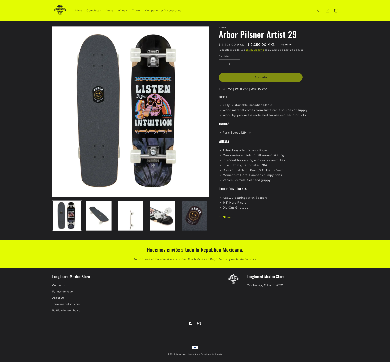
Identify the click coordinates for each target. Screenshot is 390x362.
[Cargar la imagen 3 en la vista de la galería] (131, 216)
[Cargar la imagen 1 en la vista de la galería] (67, 216)
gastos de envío (255, 50)
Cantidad (224, 56)
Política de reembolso (66, 310)
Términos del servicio (66, 304)
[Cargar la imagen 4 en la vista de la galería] (162, 216)
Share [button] (227, 217)
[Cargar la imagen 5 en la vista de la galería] (194, 216)
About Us (58, 297)
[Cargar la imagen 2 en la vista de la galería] (99, 216)
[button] (319, 10)
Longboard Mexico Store (188, 354)
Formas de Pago (62, 291)
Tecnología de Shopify (211, 354)
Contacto (58, 285)
